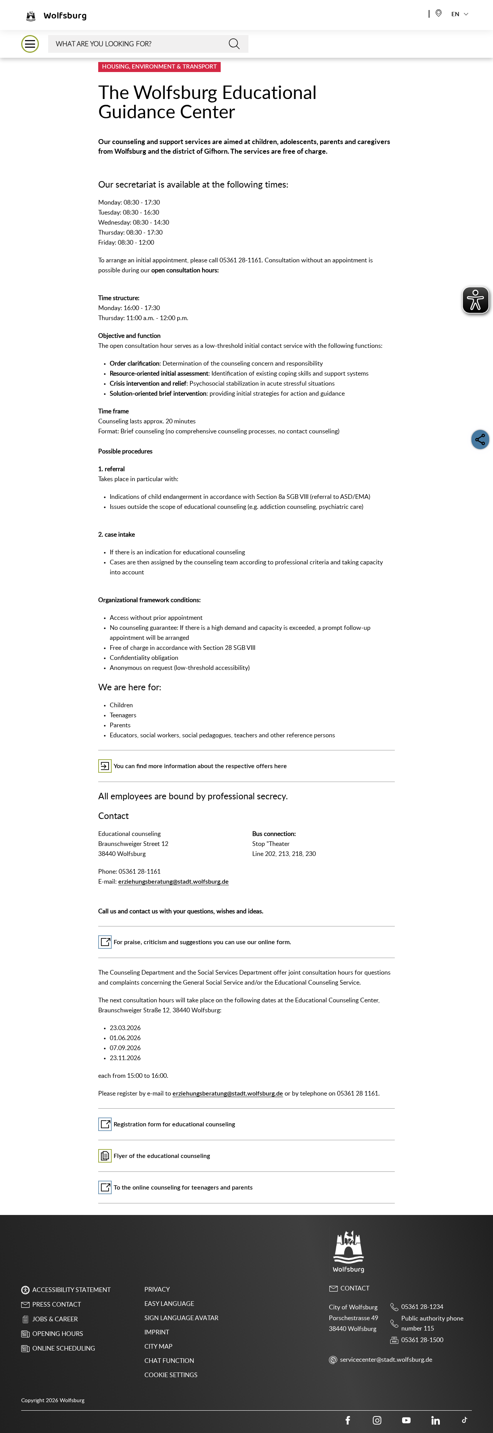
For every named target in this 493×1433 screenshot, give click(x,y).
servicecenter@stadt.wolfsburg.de (386, 1360)
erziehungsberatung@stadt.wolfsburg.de (173, 882)
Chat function (169, 1361)
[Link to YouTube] (406, 1420)
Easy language (169, 1304)
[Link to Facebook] (348, 1420)
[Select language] (439, 12)
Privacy (157, 1290)
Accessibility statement (71, 1290)
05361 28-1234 (422, 1307)
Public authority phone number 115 (432, 1324)
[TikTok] (465, 1420)
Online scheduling (63, 1349)
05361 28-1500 (422, 1340)
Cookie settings (171, 1375)
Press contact (56, 1305)
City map (158, 1347)
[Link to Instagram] (377, 1420)
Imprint (156, 1332)
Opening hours (57, 1334)
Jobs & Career (55, 1319)
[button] (30, 44)
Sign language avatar (181, 1318)
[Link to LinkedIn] (435, 1420)
